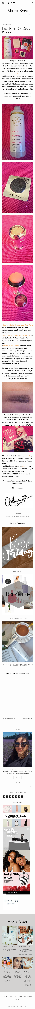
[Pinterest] (8, 2)
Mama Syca (17, 10)
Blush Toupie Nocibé (11, 346)
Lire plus (17, 777)
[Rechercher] (32, 3)
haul (20, 516)
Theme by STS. (23, 1006)
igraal (23, 516)
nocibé (27, 516)
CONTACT (17, 999)
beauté (11, 516)
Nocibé (28, 456)
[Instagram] (3, 2)
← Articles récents (9, 718)
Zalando (25, 466)
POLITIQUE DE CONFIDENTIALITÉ (23, 996)
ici (17, 73)
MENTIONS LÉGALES (8, 996)
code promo (16, 516)
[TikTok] (11, 2)
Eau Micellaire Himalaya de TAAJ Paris (18, 325)
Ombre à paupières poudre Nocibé (16, 335)
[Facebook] (6, 2)
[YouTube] (14, 2)
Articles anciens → (26, 718)
